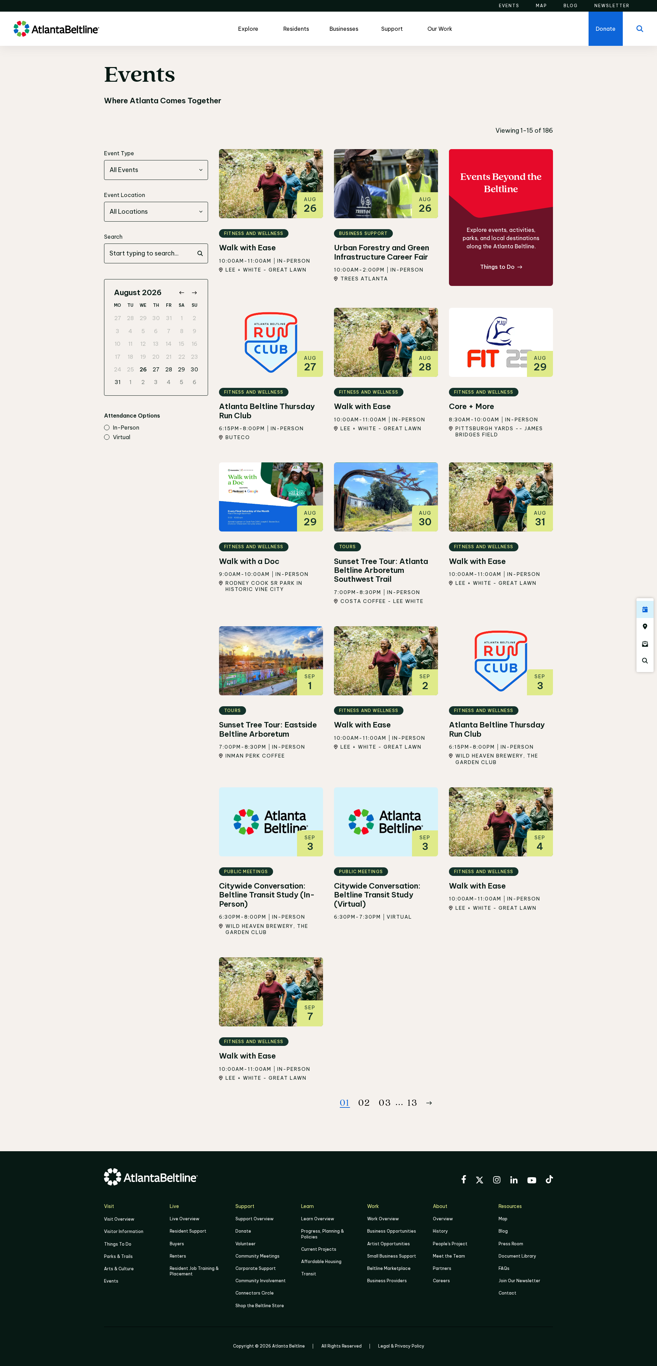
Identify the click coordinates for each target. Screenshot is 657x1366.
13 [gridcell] (156, 343)
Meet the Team (449, 1256)
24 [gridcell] (117, 369)
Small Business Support (391, 1256)
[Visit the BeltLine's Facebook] (463, 1180)
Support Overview (254, 1218)
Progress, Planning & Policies (322, 1234)
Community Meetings (257, 1256)
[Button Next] (429, 1103)
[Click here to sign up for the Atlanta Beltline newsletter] (645, 643)
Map (503, 1218)
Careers (441, 1280)
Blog (503, 1231)
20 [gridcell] (155, 356)
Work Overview (383, 1218)
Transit (308, 1273)
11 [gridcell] (130, 343)
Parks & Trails (118, 1256)
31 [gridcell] (169, 318)
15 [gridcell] (181, 343)
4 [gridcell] (130, 331)
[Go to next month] (194, 292)
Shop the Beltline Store (259, 1305)
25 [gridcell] (130, 369)
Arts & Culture (119, 1268)
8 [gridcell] (181, 331)
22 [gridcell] (181, 356)
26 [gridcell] (143, 369)
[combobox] (156, 170)
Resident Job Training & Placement (194, 1271)
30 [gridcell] (156, 318)
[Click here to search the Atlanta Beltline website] (645, 660)
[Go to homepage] (56, 29)
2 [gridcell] (194, 318)
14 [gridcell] (169, 343)
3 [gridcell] (117, 331)
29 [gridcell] (143, 318)
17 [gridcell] (117, 356)
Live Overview (184, 1218)
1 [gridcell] (182, 318)
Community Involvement (260, 1280)
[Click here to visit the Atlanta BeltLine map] (645, 626)
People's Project (450, 1243)
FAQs (504, 1268)
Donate (243, 1231)
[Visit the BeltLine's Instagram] (497, 1180)
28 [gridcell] (130, 318)
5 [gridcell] (143, 331)
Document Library (517, 1256)
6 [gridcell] (156, 331)
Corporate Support (255, 1268)
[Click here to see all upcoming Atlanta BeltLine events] (645, 609)
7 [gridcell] (168, 331)
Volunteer (245, 1243)
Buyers (177, 1243)
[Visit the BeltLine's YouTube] (531, 1181)
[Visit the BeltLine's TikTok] (549, 1180)
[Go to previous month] (181, 292)
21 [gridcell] (168, 356)
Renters (178, 1256)
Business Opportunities (391, 1231)
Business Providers (387, 1280)
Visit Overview (119, 1219)
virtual (121, 437)
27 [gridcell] (117, 318)
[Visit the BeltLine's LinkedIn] (514, 1180)
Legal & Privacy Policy (401, 1346)
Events (111, 1281)
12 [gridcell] (143, 343)
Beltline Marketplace (389, 1268)
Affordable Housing (321, 1261)
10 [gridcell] (117, 343)
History (440, 1231)
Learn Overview (317, 1218)
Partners (442, 1268)
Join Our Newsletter (519, 1280)
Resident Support (188, 1231)
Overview (443, 1218)
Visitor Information (123, 1231)
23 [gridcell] (194, 356)
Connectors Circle (254, 1293)
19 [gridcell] (143, 356)
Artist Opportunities (388, 1243)
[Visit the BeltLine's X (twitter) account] (480, 1181)
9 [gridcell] (194, 331)
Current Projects (318, 1249)
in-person (126, 428)
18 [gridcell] (130, 356)
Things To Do (117, 1244)
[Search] (640, 29)
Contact (507, 1293)
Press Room (511, 1243)
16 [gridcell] (194, 343)
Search (113, 236)
